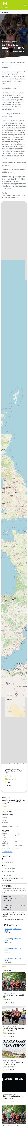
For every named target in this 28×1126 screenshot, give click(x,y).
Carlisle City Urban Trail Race (13, 930)
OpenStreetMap (17, 763)
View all (4, 967)
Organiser (5, 12)
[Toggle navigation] (25, 5)
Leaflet (11, 763)
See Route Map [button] (7, 851)
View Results (5, 806)
